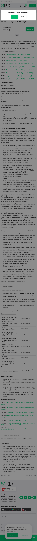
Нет (22, 16)
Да (14, 16)
